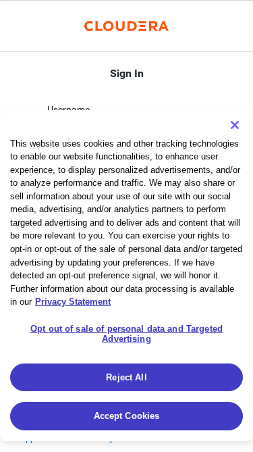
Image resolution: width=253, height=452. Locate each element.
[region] (126, 275)
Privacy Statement (73, 302)
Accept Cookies (127, 416)
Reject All (126, 377)
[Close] (235, 125)
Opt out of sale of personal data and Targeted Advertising (126, 334)
